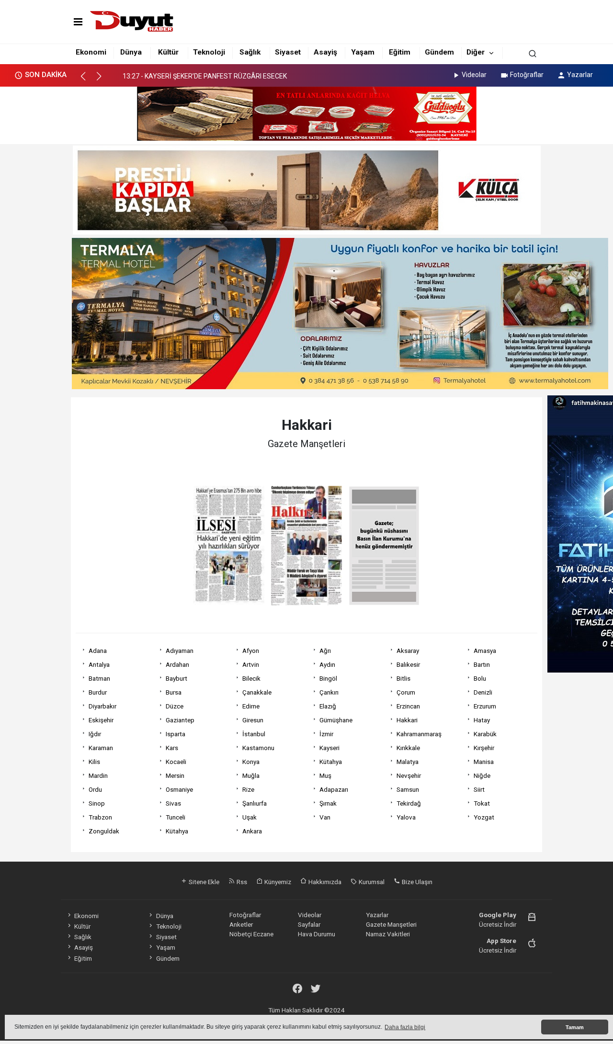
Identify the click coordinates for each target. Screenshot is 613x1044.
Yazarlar (580, 75)
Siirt (479, 789)
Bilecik (251, 678)
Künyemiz (277, 882)
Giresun (252, 720)
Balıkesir (408, 664)
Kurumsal (371, 882)
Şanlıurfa (254, 803)
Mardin (98, 775)
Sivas (173, 803)
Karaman (101, 748)
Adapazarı (333, 789)
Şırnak (328, 803)
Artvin (250, 664)
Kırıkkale (408, 748)
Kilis (94, 761)
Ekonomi (91, 52)
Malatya (408, 761)
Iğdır (95, 734)
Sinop (97, 803)
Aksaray (408, 650)
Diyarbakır (102, 706)
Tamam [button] (575, 1027)
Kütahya (330, 761)
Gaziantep (180, 720)
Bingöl (328, 678)
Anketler (241, 924)
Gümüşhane (335, 720)
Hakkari (407, 720)
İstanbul (253, 734)
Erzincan (408, 706)
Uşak (249, 817)
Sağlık (250, 52)
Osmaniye (179, 789)
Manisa (484, 761)
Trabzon (100, 817)
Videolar (474, 75)
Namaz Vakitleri (388, 934)
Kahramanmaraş (419, 734)
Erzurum (485, 706)
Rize (248, 789)
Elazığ (327, 706)
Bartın (482, 664)
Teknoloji (209, 52)
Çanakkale (257, 692)
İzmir (326, 734)
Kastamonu (258, 748)
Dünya (131, 52)
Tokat (482, 803)
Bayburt (176, 678)
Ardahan (177, 664)
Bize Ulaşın (416, 882)
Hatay (482, 720)
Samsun (408, 789)
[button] (87, 80)
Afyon (250, 650)
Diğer (475, 52)
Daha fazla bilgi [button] (405, 1027)
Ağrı (325, 650)
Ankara (252, 831)
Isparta (175, 734)
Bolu (480, 678)
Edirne (251, 706)
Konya (251, 761)
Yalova (406, 817)
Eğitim (399, 52)
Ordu (95, 789)
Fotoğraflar (527, 75)
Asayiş (325, 52)
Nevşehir (409, 775)
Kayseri (329, 748)
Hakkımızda (324, 882)
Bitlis (403, 678)
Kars (172, 748)
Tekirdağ (409, 803)
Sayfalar (309, 924)
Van (324, 817)
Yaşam (363, 52)
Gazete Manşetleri (391, 924)
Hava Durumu (316, 934)
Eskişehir (101, 720)
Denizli (483, 692)
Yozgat (484, 817)
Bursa (174, 692)
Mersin (175, 775)
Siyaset (288, 52)
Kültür (168, 52)
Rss (241, 882)
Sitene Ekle (203, 882)
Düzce (174, 706)
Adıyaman (179, 650)
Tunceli (175, 817)
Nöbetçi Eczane (251, 934)
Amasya (485, 650)
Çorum (406, 692)
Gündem (439, 52)
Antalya (99, 664)
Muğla (251, 775)
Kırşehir (484, 748)
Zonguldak (104, 831)
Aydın (327, 664)
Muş (325, 775)
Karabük (485, 734)
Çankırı (329, 692)
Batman (99, 678)
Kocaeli (176, 761)
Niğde (482, 775)
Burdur (98, 692)
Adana (98, 650)
